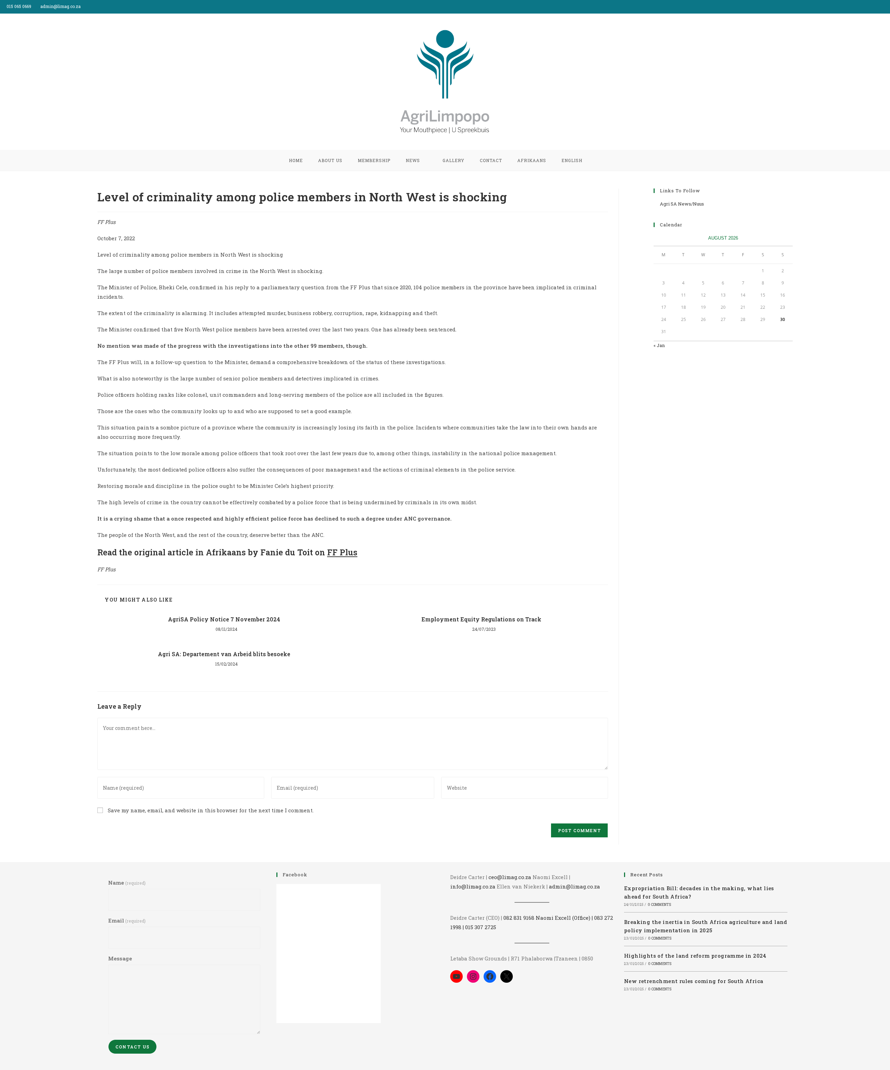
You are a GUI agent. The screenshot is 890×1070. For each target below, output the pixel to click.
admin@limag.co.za (574, 886)
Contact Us (132, 1046)
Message (120, 958)
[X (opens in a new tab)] (872, 6)
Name (127, 882)
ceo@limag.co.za (509, 877)
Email (127, 920)
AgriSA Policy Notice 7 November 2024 (224, 619)
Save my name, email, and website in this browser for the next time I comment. (211, 810)
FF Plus (342, 552)
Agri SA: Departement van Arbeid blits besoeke (224, 654)
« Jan (659, 345)
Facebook (295, 874)
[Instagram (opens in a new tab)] (887, 6)
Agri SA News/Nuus (682, 204)
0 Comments (659, 904)
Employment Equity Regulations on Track (481, 619)
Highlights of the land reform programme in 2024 (695, 955)
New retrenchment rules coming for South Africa (693, 981)
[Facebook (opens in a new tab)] (880, 6)
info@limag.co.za (472, 886)
